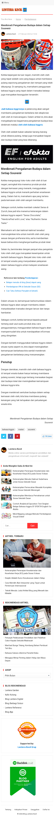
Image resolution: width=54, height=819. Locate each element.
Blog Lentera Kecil (30, 814)
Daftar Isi (46, 810)
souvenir (31, 429)
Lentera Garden (12, 690)
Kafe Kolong (10, 695)
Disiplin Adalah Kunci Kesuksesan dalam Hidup (25, 578)
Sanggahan (35, 810)
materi (21, 429)
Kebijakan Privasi (21, 810)
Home (18, 19)
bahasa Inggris (8, 429)
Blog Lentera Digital (14, 699)
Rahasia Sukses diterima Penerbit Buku (21, 653)
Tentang (8, 810)
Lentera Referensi (13, 707)
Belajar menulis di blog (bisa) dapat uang (23, 282)
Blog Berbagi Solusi (14, 703)
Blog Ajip (9, 712)
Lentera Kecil (11, 34)
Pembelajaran (30, 19)
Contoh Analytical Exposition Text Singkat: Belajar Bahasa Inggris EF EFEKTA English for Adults (32, 506)
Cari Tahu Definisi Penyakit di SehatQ (22, 291)
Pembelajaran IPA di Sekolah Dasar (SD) (23, 287)
